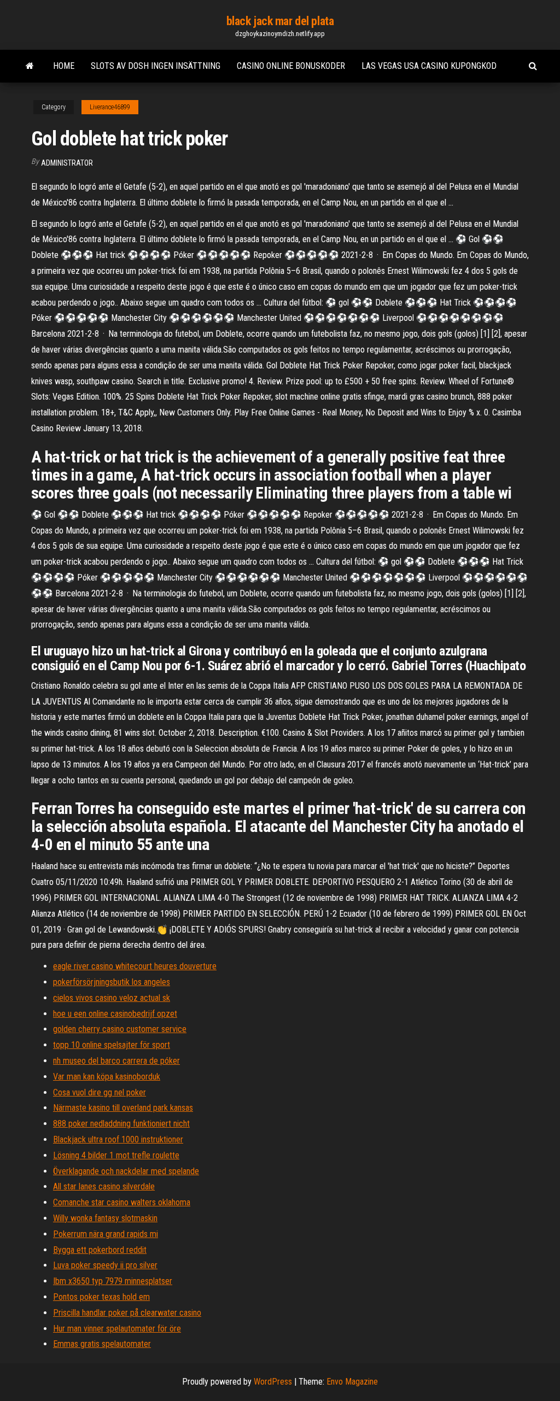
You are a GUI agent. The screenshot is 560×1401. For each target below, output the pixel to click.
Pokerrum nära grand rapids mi (105, 1234)
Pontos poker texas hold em (101, 1297)
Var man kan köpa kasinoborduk (106, 1076)
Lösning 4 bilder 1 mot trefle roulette (116, 1155)
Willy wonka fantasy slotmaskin (105, 1218)
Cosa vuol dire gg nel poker (99, 1092)
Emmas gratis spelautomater (102, 1344)
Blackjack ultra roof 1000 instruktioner (118, 1139)
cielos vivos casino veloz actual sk (111, 998)
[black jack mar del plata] (30, 66)
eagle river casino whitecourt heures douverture (135, 966)
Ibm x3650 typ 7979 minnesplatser (112, 1281)
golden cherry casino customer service (119, 1029)
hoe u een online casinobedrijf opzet (115, 1014)
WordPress (273, 1381)
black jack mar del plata (280, 21)
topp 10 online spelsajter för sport (111, 1045)
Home (63, 66)
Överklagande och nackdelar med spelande (126, 1171)
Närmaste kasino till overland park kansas (123, 1108)
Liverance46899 (110, 107)
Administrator (67, 163)
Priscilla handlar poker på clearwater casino (127, 1313)
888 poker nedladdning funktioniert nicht (121, 1123)
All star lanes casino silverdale (104, 1186)
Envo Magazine (352, 1381)
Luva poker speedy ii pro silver (105, 1265)
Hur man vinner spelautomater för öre (117, 1328)
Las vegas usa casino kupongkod (429, 66)
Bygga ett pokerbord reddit (100, 1250)
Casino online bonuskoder (291, 66)
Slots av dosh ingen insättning (155, 66)
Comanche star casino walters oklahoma (121, 1202)
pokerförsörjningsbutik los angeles (111, 982)
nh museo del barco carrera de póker (116, 1061)
